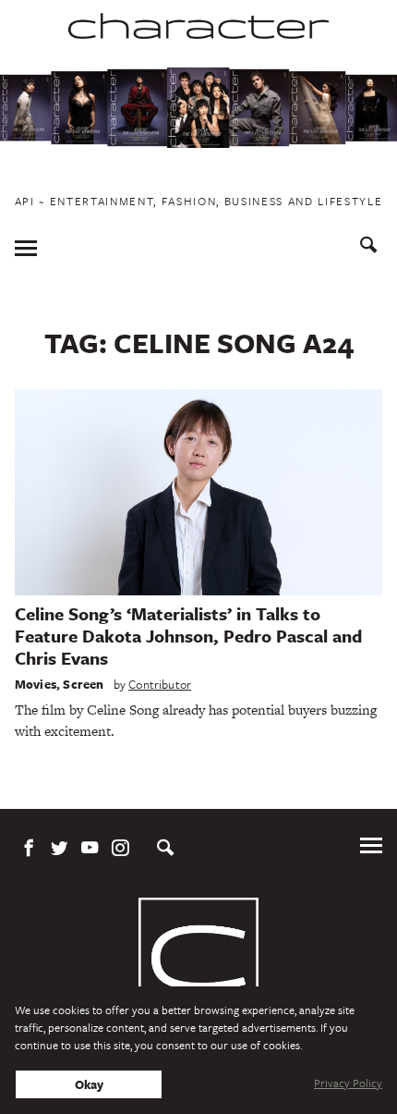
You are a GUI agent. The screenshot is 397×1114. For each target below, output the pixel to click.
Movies (35, 684)
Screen (83, 684)
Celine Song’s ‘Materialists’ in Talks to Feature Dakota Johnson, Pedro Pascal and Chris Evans (188, 635)
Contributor (159, 684)
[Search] (368, 247)
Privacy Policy (348, 1082)
